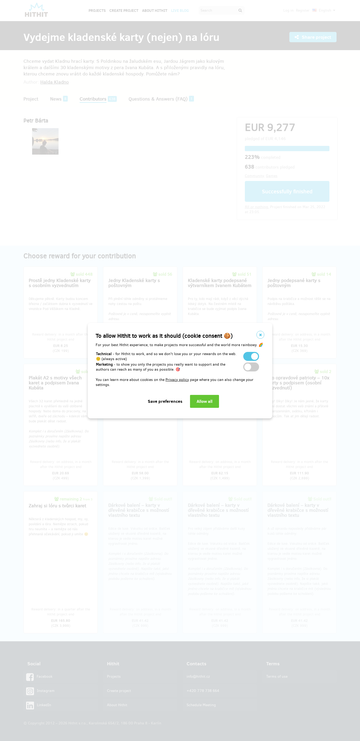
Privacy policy (177, 379)
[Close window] (260, 335)
